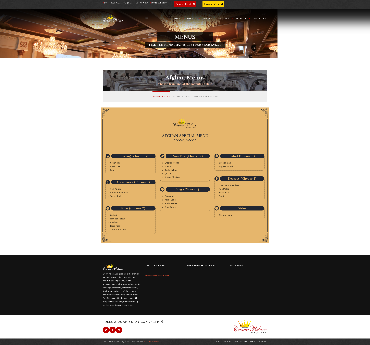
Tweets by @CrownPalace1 (158, 275)
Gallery (224, 18)
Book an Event (184, 4)
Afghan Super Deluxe (206, 96)
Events (239, 19)
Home (177, 18)
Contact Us (259, 18)
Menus (205, 19)
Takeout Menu (212, 4)
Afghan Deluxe (181, 96)
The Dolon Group (151, 342)
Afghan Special (161, 96)
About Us (191, 18)
